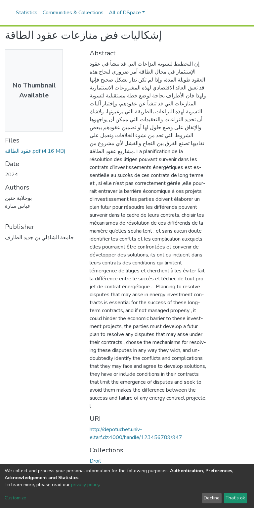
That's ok (235, 498)
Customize (15, 498)
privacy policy (85, 484)
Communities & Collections (73, 12)
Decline (212, 498)
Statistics (26, 12)
